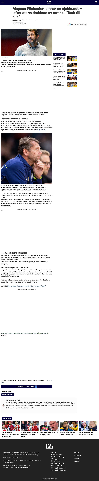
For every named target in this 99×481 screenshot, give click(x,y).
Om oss (53, 453)
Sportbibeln (15, 20)
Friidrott (77, 461)
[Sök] (96, 2)
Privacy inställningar (49, 479)
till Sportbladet (41, 130)
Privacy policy (55, 459)
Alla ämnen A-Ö (56, 465)
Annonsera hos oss (57, 463)
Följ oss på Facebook (58, 468)
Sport (20, 20)
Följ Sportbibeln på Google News (25, 386)
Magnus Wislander (7, 394)
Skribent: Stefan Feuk (17, 22)
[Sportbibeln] (49, 2)
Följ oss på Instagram (58, 470)
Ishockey (77, 455)
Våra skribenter (56, 455)
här (17, 407)
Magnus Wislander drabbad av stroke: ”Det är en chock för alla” (26, 286)
